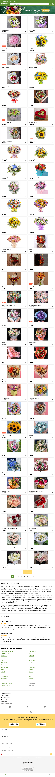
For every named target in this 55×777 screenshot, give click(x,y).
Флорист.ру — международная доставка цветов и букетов (27, 768)
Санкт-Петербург (5, 653)
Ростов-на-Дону (33, 660)
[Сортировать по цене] (50, 4)
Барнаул (3, 658)
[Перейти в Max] (45, 707)
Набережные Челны (6, 683)
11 (42, 576)
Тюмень (31, 671)
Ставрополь (32, 667)
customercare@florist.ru (7, 703)
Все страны (32, 685)
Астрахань (4, 655)
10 (39, 576)
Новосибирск (32, 651)
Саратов (31, 665)
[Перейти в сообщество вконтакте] (10, 707)
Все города (32, 683)
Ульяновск (31, 674)
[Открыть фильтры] (53, 4)
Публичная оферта (6, 747)
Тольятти (31, 669)
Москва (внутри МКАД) (7, 651)
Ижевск (3, 669)
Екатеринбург (4, 667)
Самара (31, 662)
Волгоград (4, 662)
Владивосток (4, 660)
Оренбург (31, 655)
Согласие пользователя (7, 750)
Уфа (30, 676)
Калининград (4, 676)
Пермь (30, 658)
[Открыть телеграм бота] (27, 707)
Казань (3, 674)
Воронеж (3, 665)
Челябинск (31, 678)
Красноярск (4, 681)
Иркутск (3, 671)
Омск (30, 653)
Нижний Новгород (6, 685)
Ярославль (32, 681)
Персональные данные (7, 743)
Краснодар (4, 678)
